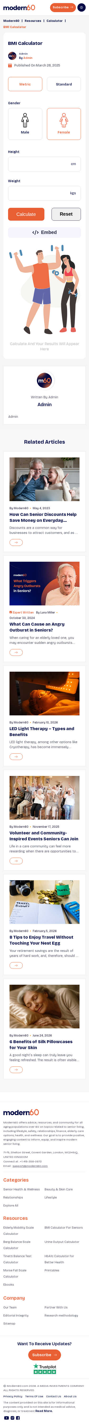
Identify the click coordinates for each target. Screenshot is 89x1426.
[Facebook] (18, 1418)
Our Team (10, 1307)
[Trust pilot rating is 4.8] (44, 1368)
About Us (70, 1396)
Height (13, 152)
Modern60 (11, 21)
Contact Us (53, 1396)
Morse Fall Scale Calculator (14, 1274)
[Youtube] (6, 1418)
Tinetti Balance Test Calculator (17, 1259)
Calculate (26, 214)
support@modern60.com (30, 1166)
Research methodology (61, 1315)
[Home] (21, 1112)
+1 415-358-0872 (31, 1161)
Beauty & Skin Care (59, 1189)
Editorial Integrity (15, 1315)
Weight (14, 181)
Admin (28, 58)
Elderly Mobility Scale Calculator (18, 1231)
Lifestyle (51, 1197)
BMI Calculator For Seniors (64, 1228)
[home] (19, 7)
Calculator (55, 21)
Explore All (10, 1205)
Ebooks (8, 1285)
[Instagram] (12, 1418)
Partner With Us (56, 1307)
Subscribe (61, 7)
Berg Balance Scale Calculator (16, 1245)
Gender (14, 103)
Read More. (44, 1411)
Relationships (13, 1197)
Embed (49, 232)
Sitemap (9, 1324)
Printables (52, 1270)
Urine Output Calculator (62, 1242)
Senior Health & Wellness (21, 1189)
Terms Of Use (34, 1396)
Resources (33, 21)
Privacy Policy (12, 1396)
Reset (66, 214)
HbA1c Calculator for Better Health (59, 1259)
